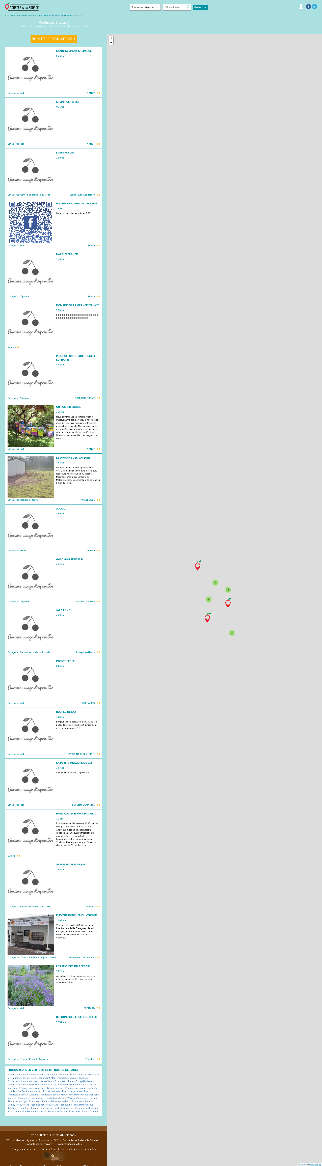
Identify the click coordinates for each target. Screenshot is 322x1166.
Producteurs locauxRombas (69, 1108)
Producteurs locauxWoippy (60, 1098)
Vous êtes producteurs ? (53, 39)
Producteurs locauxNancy (21, 1074)
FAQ (56, 1140)
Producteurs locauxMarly (53, 1094)
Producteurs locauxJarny (58, 1104)
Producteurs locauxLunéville (23, 1094)
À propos (44, 1140)
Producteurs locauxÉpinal (30, 1104)
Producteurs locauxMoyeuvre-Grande (47, 1111)
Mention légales (25, 1140)
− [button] (111, 42)
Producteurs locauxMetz (31, 1098)
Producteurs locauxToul (75, 1091)
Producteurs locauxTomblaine (53, 1074)
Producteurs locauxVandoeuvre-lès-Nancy (30, 1081)
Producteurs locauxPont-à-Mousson (41, 1091)
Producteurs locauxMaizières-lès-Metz (49, 1101)
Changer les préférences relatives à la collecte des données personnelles (53, 1149)
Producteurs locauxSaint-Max (39, 1078)
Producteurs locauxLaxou (54, 1084)
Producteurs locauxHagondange (35, 1108)
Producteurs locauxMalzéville (73, 1078)
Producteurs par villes (69, 1144)
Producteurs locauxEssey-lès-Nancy (74, 1081)
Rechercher (200, 7)
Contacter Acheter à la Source (80, 1140)
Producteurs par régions (38, 1144)
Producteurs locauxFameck (83, 1111)
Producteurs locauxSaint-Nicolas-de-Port (41, 1088)
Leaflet (302, 1164)
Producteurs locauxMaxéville (23, 1084)
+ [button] (111, 38)
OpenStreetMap (314, 1164)
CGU (8, 1140)
